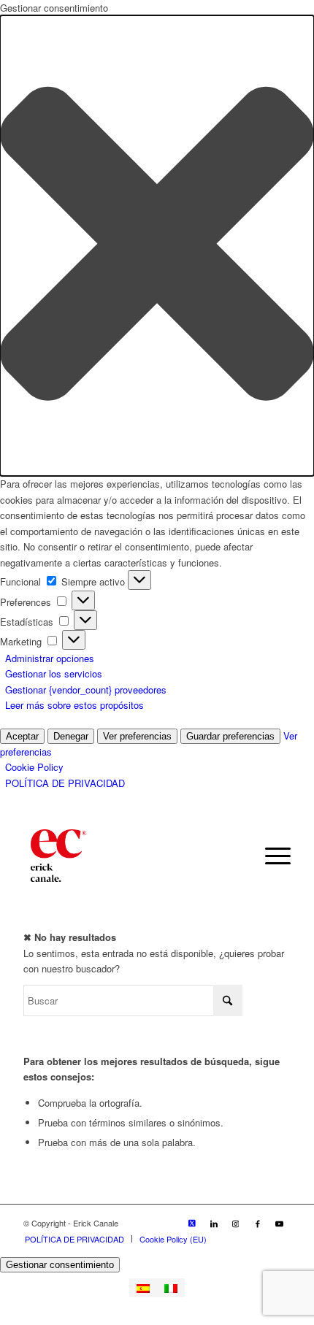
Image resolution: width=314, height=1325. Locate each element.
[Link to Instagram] (236, 1223)
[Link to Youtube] (280, 1223)
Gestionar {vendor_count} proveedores (85, 689)
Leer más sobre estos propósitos (74, 705)
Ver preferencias (137, 736)
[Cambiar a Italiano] (171, 1287)
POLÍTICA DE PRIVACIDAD (65, 783)
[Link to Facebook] (258, 1223)
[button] (157, 245)
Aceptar (22, 736)
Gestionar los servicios (53, 673)
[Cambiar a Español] (143, 1287)
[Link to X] (192, 1223)
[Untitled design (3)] (130, 855)
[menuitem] (270, 855)
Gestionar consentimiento (60, 1264)
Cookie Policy (34, 767)
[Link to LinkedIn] (214, 1223)
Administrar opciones (49, 658)
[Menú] (270, 855)
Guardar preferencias (230, 736)
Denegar (70, 736)
